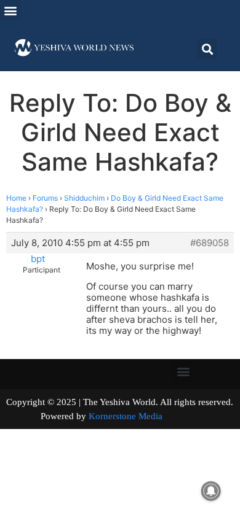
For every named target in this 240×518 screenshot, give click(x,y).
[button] (10, 10)
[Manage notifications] (211, 491)
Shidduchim (84, 198)
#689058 (209, 243)
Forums (45, 198)
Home (16, 198)
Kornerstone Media (125, 416)
